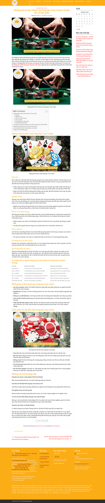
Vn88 (88, 487)
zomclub (55, 489)
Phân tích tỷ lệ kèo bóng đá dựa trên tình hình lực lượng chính (84, 45)
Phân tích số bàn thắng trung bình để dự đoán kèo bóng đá (84, 50)
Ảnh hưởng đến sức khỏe (21, 122)
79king (64, 487)
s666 (68, 487)
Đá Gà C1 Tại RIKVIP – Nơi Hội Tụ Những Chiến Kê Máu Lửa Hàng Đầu (84, 38)
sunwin (55, 485)
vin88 (90, 485)
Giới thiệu (38, 1)
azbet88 (14, 489)
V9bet (22, 489)
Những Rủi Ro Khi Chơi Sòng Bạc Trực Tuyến (25, 113)
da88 (71, 487)
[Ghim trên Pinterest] (44, 421)
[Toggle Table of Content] (45, 111)
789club (60, 485)
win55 (30, 491)
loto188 (60, 489)
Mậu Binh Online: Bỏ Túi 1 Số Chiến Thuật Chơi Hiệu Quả (84, 70)
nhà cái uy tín (39, 485)
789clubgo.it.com (47, 493)
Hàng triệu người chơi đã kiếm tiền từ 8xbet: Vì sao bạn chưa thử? (84, 60)
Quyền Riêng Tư (59, 463)
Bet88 (79, 487)
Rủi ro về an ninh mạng (21, 118)
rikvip (65, 485)
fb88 (49, 491)
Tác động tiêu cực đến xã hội (22, 121)
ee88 (25, 493)
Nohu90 (84, 487)
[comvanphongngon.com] (19, 3)
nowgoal (19, 491)
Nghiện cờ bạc (19, 116)
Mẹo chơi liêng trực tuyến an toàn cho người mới (84, 66)
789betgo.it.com (57, 493)
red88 (37, 491)
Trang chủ (31, 1)
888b (28, 493)
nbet (57, 491)
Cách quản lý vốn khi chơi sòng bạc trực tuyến (25, 128)
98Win (41, 489)
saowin (59, 487)
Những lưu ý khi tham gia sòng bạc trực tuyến (25, 126)
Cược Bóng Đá (47, 1)
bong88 (82, 489)
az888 (69, 489)
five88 (73, 485)
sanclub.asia (66, 493)
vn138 (18, 493)
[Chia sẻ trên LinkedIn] (47, 421)
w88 (22, 493)
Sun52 (28, 489)
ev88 (36, 487)
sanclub (65, 491)
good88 (77, 489)
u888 (84, 491)
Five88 (75, 487)
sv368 (27, 487)
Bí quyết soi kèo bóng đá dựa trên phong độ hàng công (84, 55)
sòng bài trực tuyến (17, 469)
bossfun (54, 487)
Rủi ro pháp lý (19, 119)
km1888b (49, 489)
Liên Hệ (88, 1)
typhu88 (32, 487)
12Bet (18, 489)
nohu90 (40, 487)
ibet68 (45, 487)
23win (90, 489)
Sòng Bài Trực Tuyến (67, 1)
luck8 (18, 487)
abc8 (73, 489)
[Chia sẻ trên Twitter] (39, 421)
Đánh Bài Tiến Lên (80, 1)
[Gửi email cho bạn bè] (42, 421)
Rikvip (81, 485)
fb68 (77, 491)
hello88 (14, 491)
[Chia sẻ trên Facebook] (37, 421)
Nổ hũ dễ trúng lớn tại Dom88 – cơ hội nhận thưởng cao (84, 75)
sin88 (77, 485)
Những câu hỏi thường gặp (20, 129)
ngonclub (25, 491)
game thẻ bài (19, 467)
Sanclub (36, 489)
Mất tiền (17, 115)
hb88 (33, 491)
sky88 (69, 485)
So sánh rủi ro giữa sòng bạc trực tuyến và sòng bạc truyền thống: (30, 124)
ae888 (80, 491)
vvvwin (65, 489)
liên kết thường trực (55, 425)
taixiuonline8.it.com (36, 493)
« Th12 (78, 29)
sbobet (69, 491)
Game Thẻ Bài (56, 1)
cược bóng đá (21, 464)
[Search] (29, 4)
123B (25, 489)
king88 (46, 491)
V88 (32, 489)
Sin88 (44, 489)
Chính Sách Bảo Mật (60, 460)
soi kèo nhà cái (48, 485)
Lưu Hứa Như (49, 15)
